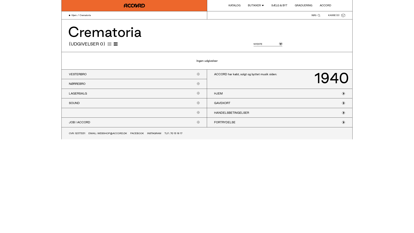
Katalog (234, 5)
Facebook (137, 133)
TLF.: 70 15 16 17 (173, 133)
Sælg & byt (279, 5)
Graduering (303, 5)
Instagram (154, 133)
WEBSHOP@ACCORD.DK (112, 133)
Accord (325, 5)
